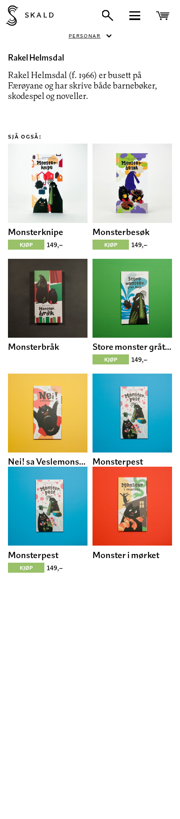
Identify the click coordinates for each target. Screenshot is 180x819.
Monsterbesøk (121, 231)
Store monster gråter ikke (132, 346)
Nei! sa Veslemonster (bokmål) (47, 461)
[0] (164, 15)
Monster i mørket (126, 554)
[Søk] (108, 15)
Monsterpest (118, 461)
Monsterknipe (35, 231)
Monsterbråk (33, 346)
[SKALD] (9, 15)
